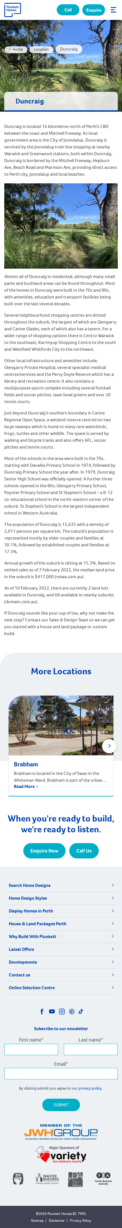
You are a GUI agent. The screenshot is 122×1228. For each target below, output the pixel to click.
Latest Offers (21, 949)
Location (41, 49)
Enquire (93, 10)
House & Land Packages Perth (37, 924)
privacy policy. (91, 1088)
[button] (109, 746)
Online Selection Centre (32, 988)
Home (18, 49)
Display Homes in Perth (31, 911)
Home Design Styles (28, 898)
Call (68, 10)
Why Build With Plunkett (32, 936)
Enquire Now (44, 850)
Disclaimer (57, 1220)
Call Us (84, 850)
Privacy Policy (80, 1220)
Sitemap (37, 1220)
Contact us (19, 975)
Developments (23, 962)
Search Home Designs (30, 885)
